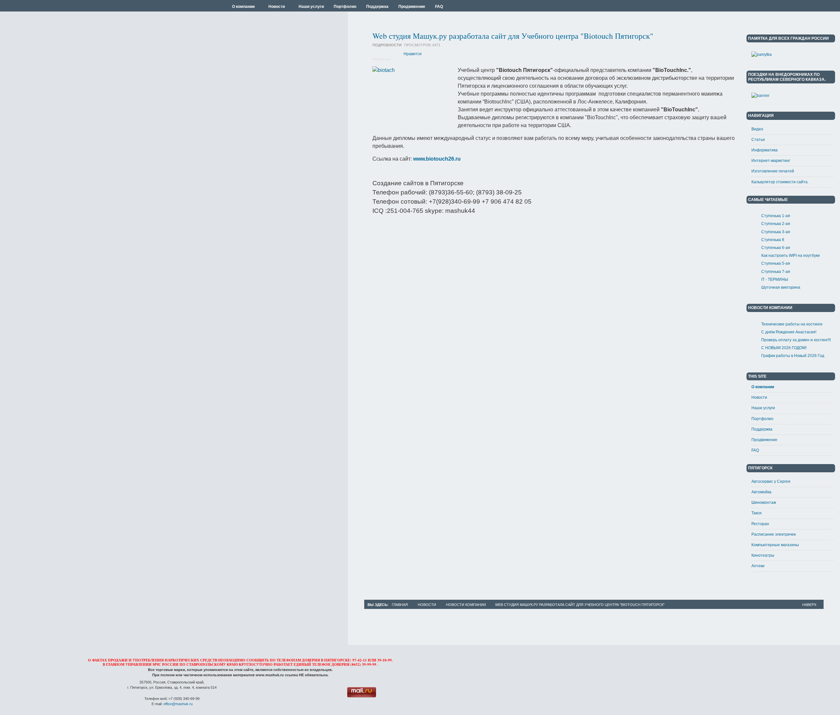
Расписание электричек (773, 534)
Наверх (809, 605)
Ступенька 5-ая (775, 263)
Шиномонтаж (763, 502)
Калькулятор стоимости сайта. (779, 182)
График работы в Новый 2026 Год (792, 355)
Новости (759, 397)
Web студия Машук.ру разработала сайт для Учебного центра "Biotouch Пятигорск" (512, 36)
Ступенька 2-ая (775, 223)
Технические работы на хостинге (792, 324)
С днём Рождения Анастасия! (788, 332)
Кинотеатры (762, 555)
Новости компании (466, 605)
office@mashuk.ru (178, 704)
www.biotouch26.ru (437, 159)
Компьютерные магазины (775, 545)
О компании (762, 387)
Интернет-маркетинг (770, 160)
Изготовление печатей (772, 171)
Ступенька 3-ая (775, 232)
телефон (321, 664)
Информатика (764, 150)
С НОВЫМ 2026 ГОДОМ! (784, 348)
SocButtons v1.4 (381, 59)
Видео (757, 129)
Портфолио (762, 418)
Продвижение (764, 439)
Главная (400, 605)
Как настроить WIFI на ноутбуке (790, 255)
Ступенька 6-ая (775, 247)
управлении (138, 664)
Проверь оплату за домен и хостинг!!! (796, 340)
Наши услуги (763, 408)
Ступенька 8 (772, 239)
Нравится (413, 54)
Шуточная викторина (780, 287)
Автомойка (761, 492)
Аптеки (758, 566)
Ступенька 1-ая (775, 215)
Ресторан (760, 524)
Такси (756, 513)
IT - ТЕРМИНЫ (774, 279)
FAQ (755, 450)
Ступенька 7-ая (775, 271)
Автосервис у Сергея (770, 481)
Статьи (758, 139)
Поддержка (761, 429)
